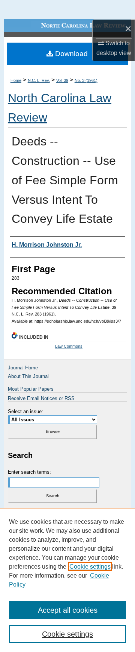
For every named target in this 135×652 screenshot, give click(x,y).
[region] (67, 580)
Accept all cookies (68, 610)
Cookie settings (90, 566)
